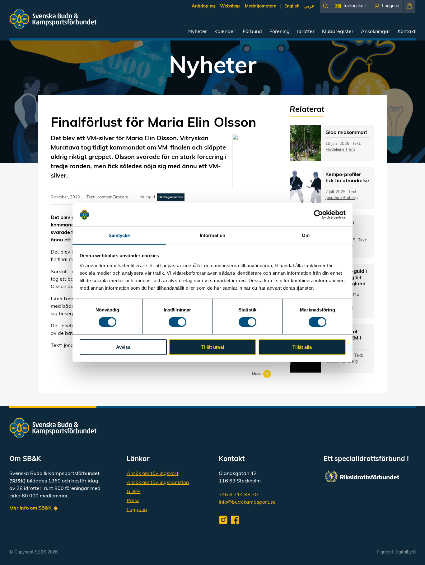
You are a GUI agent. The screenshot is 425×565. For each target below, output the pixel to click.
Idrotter (306, 31)
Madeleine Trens (340, 150)
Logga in (137, 509)
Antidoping (203, 6)
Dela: (257, 374)
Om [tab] (306, 235)
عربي (309, 6)
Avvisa (123, 346)
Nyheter (197, 31)
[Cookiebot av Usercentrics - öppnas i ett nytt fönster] (318, 214)
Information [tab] (212, 235)
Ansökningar (375, 31)
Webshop (230, 6)
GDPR (134, 491)
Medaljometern (260, 6)
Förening (279, 31)
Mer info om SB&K (30, 508)
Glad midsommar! (346, 132)
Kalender (224, 31)
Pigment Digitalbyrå (396, 552)
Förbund (252, 31)
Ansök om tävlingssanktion (158, 482)
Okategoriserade (170, 197)
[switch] (177, 322)
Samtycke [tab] (119, 235)
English (291, 6)
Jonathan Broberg (112, 197)
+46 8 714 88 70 (238, 494)
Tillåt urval (212, 346)
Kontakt (407, 31)
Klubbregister (337, 31)
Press (133, 500)
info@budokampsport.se (247, 502)
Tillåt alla (302, 346)
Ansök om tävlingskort (153, 473)
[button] (351, 6)
